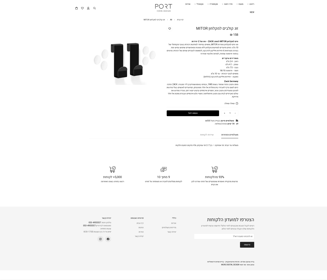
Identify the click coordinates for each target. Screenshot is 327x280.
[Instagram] (100, 239)
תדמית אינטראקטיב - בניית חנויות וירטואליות (223, 261)
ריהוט (251, 4)
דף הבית (180, 19)
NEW (252, 12)
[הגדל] (94, 31)
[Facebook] (108, 239)
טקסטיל (200, 4)
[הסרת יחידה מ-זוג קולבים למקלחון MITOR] (235, 113)
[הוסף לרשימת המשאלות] (169, 29)
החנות (141, 227)
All (171, 19)
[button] (76, 8)
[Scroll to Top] (5, 266)
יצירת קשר (171, 231)
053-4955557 (95, 222)
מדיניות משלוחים (169, 227)
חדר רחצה (228, 4)
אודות (187, 4)
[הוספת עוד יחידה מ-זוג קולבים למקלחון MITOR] (224, 113)
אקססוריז (214, 4)
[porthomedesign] (163, 8)
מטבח (241, 4)
